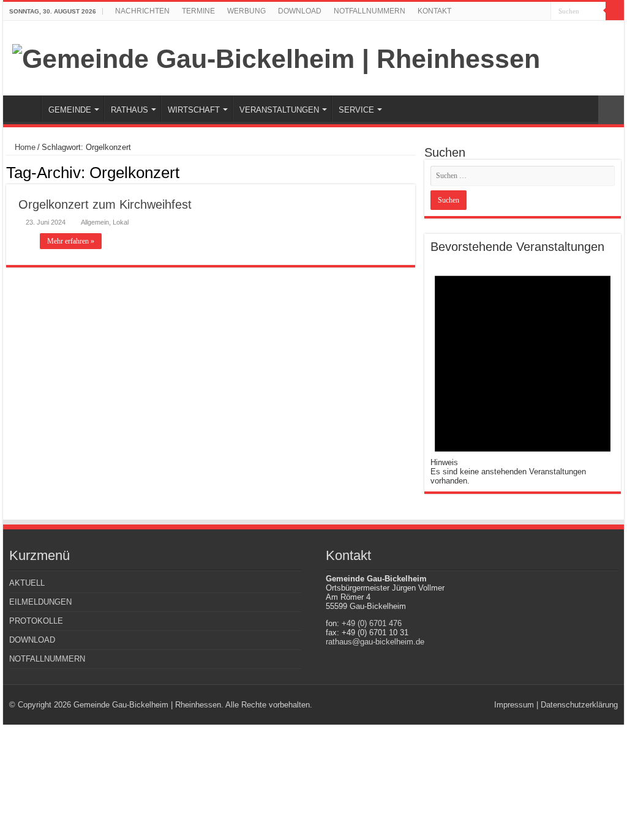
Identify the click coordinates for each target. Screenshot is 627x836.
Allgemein (95, 222)
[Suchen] (615, 11)
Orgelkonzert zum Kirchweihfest (105, 204)
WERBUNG (246, 11)
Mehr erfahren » (70, 241)
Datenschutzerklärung (579, 704)
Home (24, 147)
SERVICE (356, 109)
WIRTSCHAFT (194, 109)
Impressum (514, 704)
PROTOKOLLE (36, 620)
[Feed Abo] (411, 172)
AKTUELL (27, 583)
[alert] (522, 369)
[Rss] (530, 11)
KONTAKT (434, 11)
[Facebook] (541, 11)
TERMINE (198, 11)
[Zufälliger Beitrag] (611, 109)
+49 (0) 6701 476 (372, 623)
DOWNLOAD (299, 11)
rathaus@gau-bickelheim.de (375, 641)
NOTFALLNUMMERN (369, 11)
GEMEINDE (69, 109)
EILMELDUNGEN (40, 601)
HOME (25, 108)
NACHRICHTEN (142, 11)
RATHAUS (129, 109)
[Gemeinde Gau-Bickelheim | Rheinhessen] (276, 57)
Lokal (121, 222)
